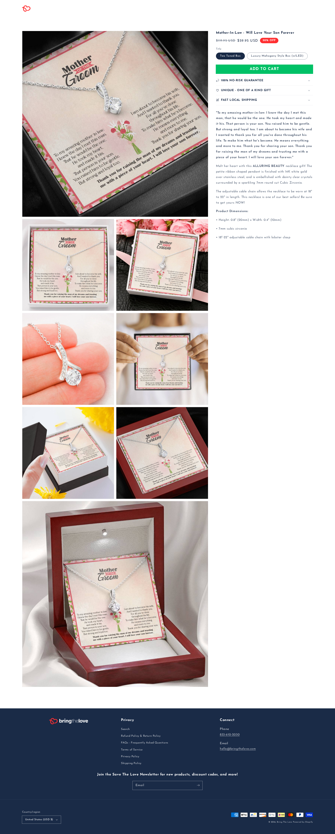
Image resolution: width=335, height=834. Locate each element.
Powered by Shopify (303, 822)
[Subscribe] (198, 785)
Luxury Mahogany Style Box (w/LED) (277, 55)
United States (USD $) (39, 819)
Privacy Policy (130, 756)
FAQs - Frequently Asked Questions (144, 742)
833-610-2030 (230, 734)
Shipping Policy (131, 763)
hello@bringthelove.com (238, 748)
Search (125, 729)
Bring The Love (284, 822)
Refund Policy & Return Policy (141, 736)
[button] (78, 8)
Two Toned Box (230, 55)
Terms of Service (132, 749)
